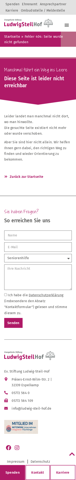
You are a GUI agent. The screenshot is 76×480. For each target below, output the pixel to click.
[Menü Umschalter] (66, 25)
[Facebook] (8, 447)
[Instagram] (17, 447)
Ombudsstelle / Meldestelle (43, 10)
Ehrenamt (29, 4)
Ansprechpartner (53, 4)
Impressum (16, 462)
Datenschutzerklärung (46, 295)
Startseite (12, 37)
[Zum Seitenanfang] (72, 454)
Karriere (11, 10)
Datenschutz (40, 462)
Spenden (12, 4)
